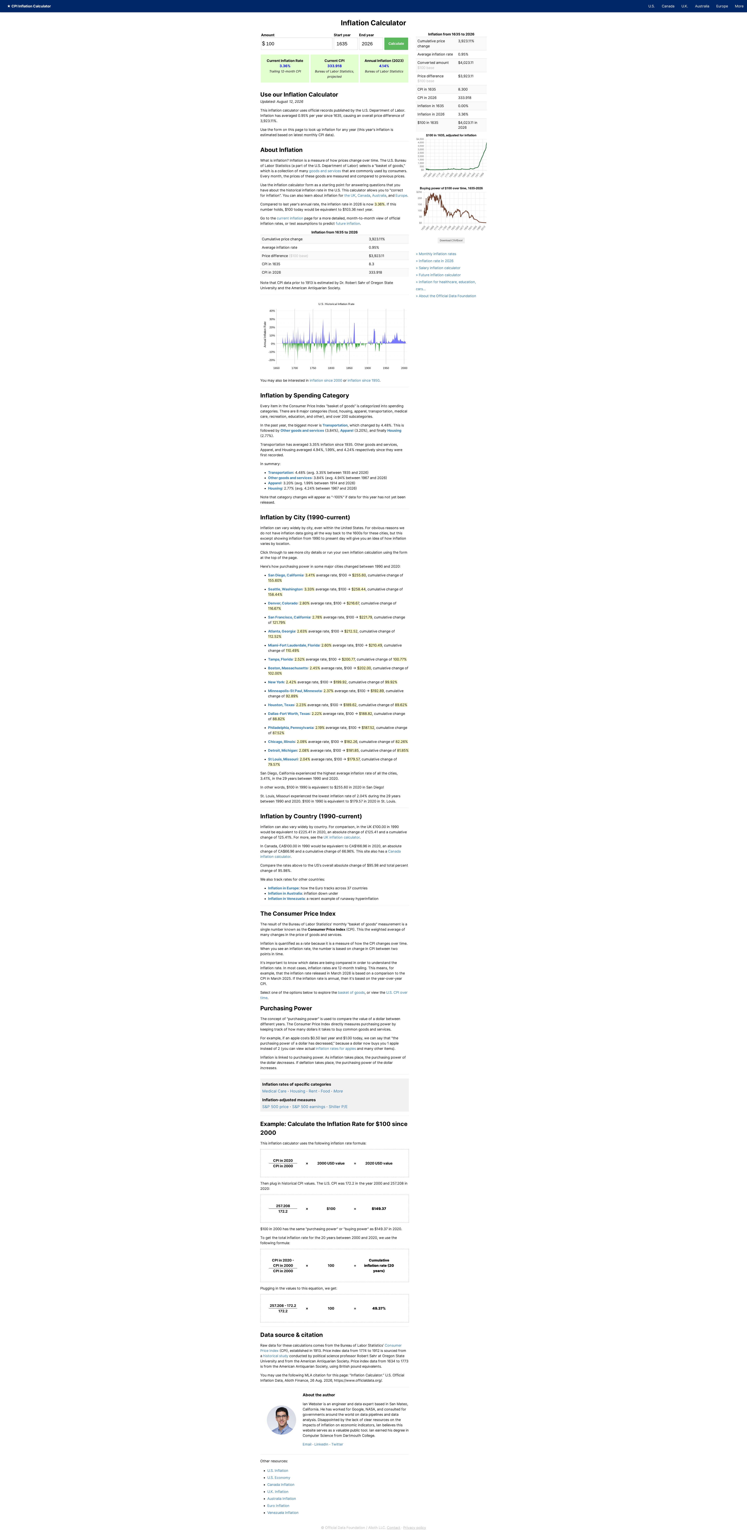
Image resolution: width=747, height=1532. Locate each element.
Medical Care (274, 1091)
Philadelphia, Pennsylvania (290, 728)
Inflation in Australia (285, 893)
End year (366, 35)
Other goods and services (302, 430)
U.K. (684, 6)
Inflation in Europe (283, 888)
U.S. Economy (278, 1478)
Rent (313, 1091)
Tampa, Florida (280, 659)
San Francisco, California (289, 617)
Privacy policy (414, 1528)
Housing (394, 430)
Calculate (396, 44)
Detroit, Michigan (282, 750)
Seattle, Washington (285, 589)
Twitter (337, 1444)
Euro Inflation (278, 1506)
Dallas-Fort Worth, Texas (289, 714)
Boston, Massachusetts (288, 668)
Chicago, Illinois (281, 742)
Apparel (346, 430)
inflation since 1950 (364, 380)
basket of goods (351, 992)
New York (276, 682)
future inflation (348, 223)
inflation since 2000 (326, 380)
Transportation (335, 425)
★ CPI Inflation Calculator (29, 6)
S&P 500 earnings (308, 1106)
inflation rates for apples (336, 1049)
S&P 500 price (275, 1106)
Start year (342, 35)
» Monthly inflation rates (436, 254)
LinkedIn (321, 1444)
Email (307, 1444)
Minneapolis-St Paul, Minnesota (295, 691)
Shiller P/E (338, 1106)
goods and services (325, 171)
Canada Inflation (281, 1485)
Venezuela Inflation (283, 1513)
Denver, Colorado (282, 603)
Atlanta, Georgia (281, 631)
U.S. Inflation (277, 1471)
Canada (668, 6)
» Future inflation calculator (438, 275)
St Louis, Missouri (283, 759)
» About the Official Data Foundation (446, 296)
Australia (702, 6)
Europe (722, 6)
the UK (350, 195)
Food (325, 1091)
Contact (393, 1528)
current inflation (290, 218)
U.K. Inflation (277, 1492)
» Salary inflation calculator (438, 268)
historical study (275, 1356)
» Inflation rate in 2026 (434, 261)
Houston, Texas (281, 705)
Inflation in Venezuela (286, 899)
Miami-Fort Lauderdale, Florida (293, 645)
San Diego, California (285, 575)
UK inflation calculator (342, 837)
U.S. (651, 6)
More (739, 6)
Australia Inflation (281, 1499)
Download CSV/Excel (451, 240)
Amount (267, 35)
